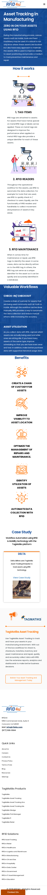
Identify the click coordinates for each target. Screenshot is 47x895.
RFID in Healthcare (9, 848)
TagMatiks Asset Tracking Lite (13, 806)
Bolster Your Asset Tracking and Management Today (23, 679)
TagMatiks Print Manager (11, 814)
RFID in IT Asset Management (13, 875)
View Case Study (21, 577)
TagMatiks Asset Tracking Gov (13, 802)
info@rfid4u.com (14, 727)
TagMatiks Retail (8, 822)
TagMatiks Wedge (9, 810)
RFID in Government (9, 871)
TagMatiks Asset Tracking (11, 798)
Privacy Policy (7, 761)
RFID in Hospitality (8, 863)
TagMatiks (6, 794)
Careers (5, 753)
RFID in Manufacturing (10, 855)
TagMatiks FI (6, 818)
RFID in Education (8, 879)
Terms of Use (7, 765)
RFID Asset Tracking (9, 840)
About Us (5, 749)
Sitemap (5, 777)
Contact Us (6, 757)
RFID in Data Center (9, 867)
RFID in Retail (6, 844)
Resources (6, 773)
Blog (3, 769)
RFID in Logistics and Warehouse (14, 852)
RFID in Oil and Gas (9, 859)
